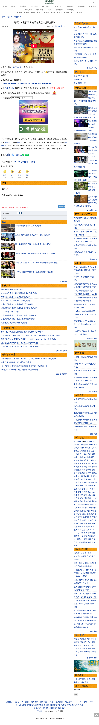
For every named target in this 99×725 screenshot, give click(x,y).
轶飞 (85, 642)
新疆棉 (78, 454)
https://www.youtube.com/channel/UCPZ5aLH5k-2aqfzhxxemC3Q (26, 83)
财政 (89, 495)
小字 (64, 26)
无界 (81, 705)
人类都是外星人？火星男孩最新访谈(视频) (17, 304)
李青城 (88, 649)
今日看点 (34, 6)
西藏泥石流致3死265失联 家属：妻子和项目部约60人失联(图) (85, 324)
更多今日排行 (92, 338)
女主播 (79, 520)
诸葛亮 (90, 536)
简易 (88, 639)
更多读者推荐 (61, 374)
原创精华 (59, 10)
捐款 (51, 702)
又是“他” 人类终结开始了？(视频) (14, 323)
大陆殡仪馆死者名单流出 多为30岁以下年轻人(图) (20, 346)
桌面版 (9, 702)
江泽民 (94, 473)
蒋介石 (77, 533)
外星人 (84, 542)
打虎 (75, 482)
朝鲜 (88, 486)
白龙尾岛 (90, 514)
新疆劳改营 (87, 517)
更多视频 (63, 282)
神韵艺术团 (31, 705)
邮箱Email (77, 689)
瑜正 (93, 649)
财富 (93, 495)
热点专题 (28, 10)
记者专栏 (92, 6)
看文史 (66, 13)
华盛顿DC (53, 708)
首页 (3, 17)
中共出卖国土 (90, 457)
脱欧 (75, 489)
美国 (75, 473)
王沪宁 (88, 473)
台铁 (88, 451)
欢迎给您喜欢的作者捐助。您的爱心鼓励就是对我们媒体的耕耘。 (26, 93)
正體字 (39, 711)
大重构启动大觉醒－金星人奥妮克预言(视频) (18, 319)
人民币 (84, 492)
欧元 (89, 492)
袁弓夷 (76, 460)
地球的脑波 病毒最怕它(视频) (12, 290)
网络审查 (79, 511)
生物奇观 (77, 679)
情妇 (82, 479)
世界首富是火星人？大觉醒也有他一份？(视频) (19, 315)
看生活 (73, 13)
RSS (91, 702)
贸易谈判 (81, 473)
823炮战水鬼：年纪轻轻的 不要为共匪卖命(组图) (19, 370)
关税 (83, 470)
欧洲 (59, 708)
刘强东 (76, 501)
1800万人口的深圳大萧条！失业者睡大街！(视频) (34, 272)
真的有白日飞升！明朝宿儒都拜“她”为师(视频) (19, 293)
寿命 (89, 542)
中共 (91, 476)
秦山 (79, 649)
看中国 (84, 482)
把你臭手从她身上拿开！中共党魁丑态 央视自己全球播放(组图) (85, 556)
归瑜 (81, 642)
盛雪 (93, 645)
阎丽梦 (78, 467)
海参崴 (80, 498)
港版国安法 (84, 460)
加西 (63, 708)
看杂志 (46, 705)
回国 (93, 523)
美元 (91, 489)
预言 (76, 542)
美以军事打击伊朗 (81, 76)
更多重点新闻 (92, 210)
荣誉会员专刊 (81, 23)
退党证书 (70, 705)
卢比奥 (82, 445)
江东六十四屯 (89, 511)
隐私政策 (43, 702)
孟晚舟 (78, 470)
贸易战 (76, 448)
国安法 (84, 454)
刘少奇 (76, 536)
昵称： (5, 189)
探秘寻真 (17, 17)
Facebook (77, 702)
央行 (79, 489)
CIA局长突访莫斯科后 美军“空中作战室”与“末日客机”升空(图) (85, 314)
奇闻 (80, 542)
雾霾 (85, 505)
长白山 (84, 514)
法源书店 (39, 705)
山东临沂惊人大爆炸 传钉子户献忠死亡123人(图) (19, 343)
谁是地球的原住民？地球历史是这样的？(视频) (19, 308)
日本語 (60, 711)
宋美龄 (82, 533)
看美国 (32, 13)
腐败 (89, 479)
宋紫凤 (76, 639)
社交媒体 (79, 486)
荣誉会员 (8, 142)
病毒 (87, 445)
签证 (89, 523)
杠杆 (87, 489)
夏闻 (93, 642)
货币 (79, 492)
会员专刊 (70, 10)
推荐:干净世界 (21, 705)
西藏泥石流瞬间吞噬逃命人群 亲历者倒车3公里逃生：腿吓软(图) (85, 270)
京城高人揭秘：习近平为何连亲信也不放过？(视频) (35, 253)
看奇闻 (79, 13)
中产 (75, 498)
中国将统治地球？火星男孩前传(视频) (15, 297)
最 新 (13, 6)
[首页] (49, 3)
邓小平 (88, 533)
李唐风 (84, 645)
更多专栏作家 (92, 658)
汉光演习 (92, 460)
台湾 (85, 498)
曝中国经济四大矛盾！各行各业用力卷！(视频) (33, 244)
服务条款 (34, 702)
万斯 (93, 470)
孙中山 (92, 530)
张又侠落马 (78, 79)
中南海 (82, 476)
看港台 (39, 13)
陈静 (79, 645)
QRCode (19, 155)
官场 (79, 482)
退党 (81, 463)
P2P (81, 505)
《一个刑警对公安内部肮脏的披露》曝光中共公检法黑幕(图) (24, 366)
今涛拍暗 (83, 639)
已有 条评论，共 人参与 (12, 195)
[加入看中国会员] (33, 123)
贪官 (78, 479)
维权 (79, 508)
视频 (49, 10)
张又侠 (87, 448)
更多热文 (93, 434)
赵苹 (75, 649)
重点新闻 (23, 6)
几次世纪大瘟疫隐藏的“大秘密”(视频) (15, 301)
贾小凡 (93, 639)
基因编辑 (90, 505)
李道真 (76, 642)
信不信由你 (17, 67)
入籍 (75, 527)
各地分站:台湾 (39, 708)
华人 (88, 520)
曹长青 (93, 652)
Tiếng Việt (53, 711)
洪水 (75, 457)
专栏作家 (39, 10)
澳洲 (75, 530)
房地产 (80, 495)
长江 (89, 454)
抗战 (87, 530)
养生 (75, 545)
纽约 (47, 708)
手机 (93, 539)
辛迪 (75, 655)
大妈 (81, 501)
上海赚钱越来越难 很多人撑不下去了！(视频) (32, 235)
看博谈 (46, 13)
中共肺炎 (77, 441)
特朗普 (76, 445)
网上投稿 (68, 702)
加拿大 (92, 486)
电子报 (16, 702)
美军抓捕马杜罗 (80, 83)
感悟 (89, 539)
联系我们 (59, 702)
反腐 (93, 479)
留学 (78, 523)
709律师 (85, 508)
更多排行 (93, 631)
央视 (84, 520)
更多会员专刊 (92, 68)
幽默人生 (80, 539)
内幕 (87, 476)
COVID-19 (93, 445)
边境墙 (88, 470)
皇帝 (85, 536)
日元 (93, 492)
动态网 (76, 705)
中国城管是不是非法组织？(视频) (28, 226)
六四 (92, 448)
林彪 (93, 533)
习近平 (82, 448)
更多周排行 (92, 392)
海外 (88, 527)
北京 (95, 498)
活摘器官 (83, 451)
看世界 (59, 13)
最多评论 (70, 6)
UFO (92, 463)
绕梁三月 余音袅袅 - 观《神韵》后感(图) (16, 362)
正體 (93, 2)
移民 (92, 520)
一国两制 (90, 482)
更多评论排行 (61, 351)
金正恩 (84, 467)
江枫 (75, 652)
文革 (93, 542)
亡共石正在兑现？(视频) (10, 312)
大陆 (78, 505)
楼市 (85, 495)
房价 (85, 501)
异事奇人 (77, 682)
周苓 (75, 645)
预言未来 (84, 679)
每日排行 (45, 6)
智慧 (85, 539)
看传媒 (57, 705)
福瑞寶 (63, 705)
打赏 (55, 26)
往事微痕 (81, 457)
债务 (83, 489)
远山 (89, 642)
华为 (85, 479)
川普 (94, 441)
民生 (84, 527)
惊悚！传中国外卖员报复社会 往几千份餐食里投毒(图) (22, 332)
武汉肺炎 (88, 441)
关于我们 (25, 702)
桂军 (83, 530)
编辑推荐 (81, 6)
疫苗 (93, 454)
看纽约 (52, 13)
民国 (79, 530)
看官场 (26, 13)
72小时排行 (57, 6)
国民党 (76, 463)
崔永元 (76, 476)
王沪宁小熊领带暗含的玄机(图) (92, 150)
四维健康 (87, 652)
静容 (83, 649)
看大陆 (19, 13)
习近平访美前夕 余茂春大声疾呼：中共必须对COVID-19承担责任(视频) (28, 339)
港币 (75, 495)
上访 (90, 508)
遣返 (85, 523)
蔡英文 (90, 498)
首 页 (5, 6)
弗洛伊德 (87, 463)
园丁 (89, 645)
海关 (82, 523)
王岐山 (90, 467)
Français (47, 711)
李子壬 (80, 652)
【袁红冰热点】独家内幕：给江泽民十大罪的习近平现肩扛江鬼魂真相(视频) (30, 335)
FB (85, 486)
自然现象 (92, 679)
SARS (80, 517)
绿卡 (79, 527)
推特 (85, 702)
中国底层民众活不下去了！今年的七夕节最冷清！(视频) (36, 263)
